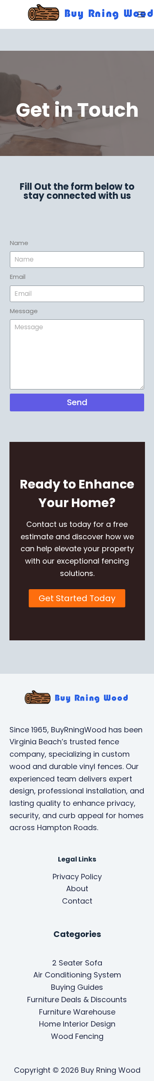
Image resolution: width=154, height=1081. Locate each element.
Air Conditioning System (77, 975)
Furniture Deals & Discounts (77, 999)
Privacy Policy (77, 876)
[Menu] (141, 14)
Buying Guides (77, 987)
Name (19, 242)
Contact (77, 901)
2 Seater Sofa (77, 963)
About (77, 888)
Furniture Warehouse (77, 1012)
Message (24, 311)
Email (17, 276)
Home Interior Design (77, 1024)
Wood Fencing (77, 1036)
